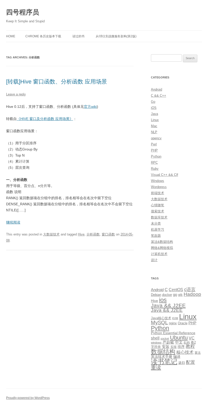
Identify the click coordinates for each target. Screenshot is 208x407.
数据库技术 (159, 217)
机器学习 (157, 229)
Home (10, 36)
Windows (157, 181)
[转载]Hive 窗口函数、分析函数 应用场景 (56, 81)
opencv (156, 138)
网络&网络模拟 (162, 248)
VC (192, 338)
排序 (181, 347)
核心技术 (185, 352)
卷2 (193, 342)
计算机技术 (159, 254)
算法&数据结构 (162, 242)
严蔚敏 (168, 342)
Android (156, 89)
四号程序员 (22, 12)
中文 (179, 342)
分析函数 (93, 234)
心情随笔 (157, 205)
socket (165, 338)
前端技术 (157, 193)
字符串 (156, 347)
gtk (180, 295)
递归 (181, 363)
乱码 (187, 342)
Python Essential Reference (173, 333)
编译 (176, 356)
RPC (154, 162)
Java (154, 114)
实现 (173, 347)
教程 (190, 346)
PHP (154, 150)
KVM (175, 318)
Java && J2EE (168, 305)
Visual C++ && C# (164, 175)
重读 (156, 367)
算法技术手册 (161, 356)
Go (153, 102)
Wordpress (159, 187)
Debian (156, 295)
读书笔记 (164, 361)
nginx (173, 323)
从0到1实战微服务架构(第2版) (116, 36)
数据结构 (163, 351)
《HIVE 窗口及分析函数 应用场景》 (45, 119)
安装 (165, 347)
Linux (155, 120)
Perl (154, 144)
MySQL (159, 322)
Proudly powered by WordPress (28, 398)
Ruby (155, 169)
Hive (81, 234)
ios (163, 299)
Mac (154, 126)
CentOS (176, 289)
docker (167, 295)
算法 (198, 352)
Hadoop (192, 294)
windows (156, 342)
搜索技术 (157, 211)
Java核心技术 (161, 318)
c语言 (190, 289)
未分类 (156, 223)
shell (155, 338)
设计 (154, 260)
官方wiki (90, 107)
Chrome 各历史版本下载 (43, 36)
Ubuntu (179, 337)
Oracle (182, 323)
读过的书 (78, 36)
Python (156, 156)
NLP (154, 132)
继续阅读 (13, 222)
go (175, 294)
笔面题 (156, 236)
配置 (190, 362)
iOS (154, 108)
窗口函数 (108, 234)
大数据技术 (51, 234)
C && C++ (158, 95)
